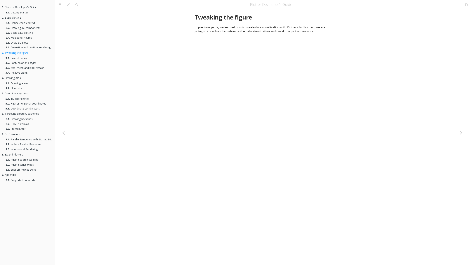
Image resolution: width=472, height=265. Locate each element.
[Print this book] (466, 5)
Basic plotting (11, 17)
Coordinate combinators (23, 108)
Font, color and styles (21, 63)
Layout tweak (16, 58)
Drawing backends (19, 119)
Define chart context (20, 23)
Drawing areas (17, 83)
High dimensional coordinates (26, 103)
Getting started (17, 12)
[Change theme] (68, 4)
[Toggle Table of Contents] (60, 4)
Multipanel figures (19, 37)
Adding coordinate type (22, 159)
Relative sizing (16, 72)
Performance (11, 134)
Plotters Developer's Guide (19, 7)
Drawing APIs (11, 78)
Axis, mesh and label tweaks (25, 68)
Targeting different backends (20, 113)
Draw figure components (23, 28)
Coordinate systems (15, 93)
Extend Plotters (12, 154)
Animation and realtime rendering (28, 47)
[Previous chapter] (63, 132)
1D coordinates (17, 98)
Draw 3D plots (17, 42)
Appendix (9, 174)
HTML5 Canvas (17, 124)
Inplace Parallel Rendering (23, 144)
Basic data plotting (19, 32)
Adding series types (20, 164)
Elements (14, 88)
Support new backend (21, 169)
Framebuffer (15, 128)
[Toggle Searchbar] (76, 4)
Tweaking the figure (15, 52)
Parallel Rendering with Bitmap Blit (29, 139)
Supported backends (20, 180)
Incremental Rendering (22, 149)
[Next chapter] (461, 132)
